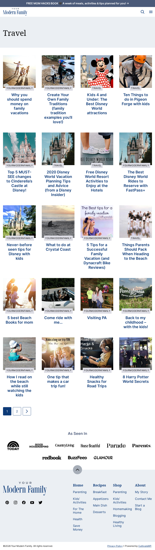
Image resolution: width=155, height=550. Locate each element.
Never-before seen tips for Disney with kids (19, 252)
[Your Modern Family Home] (15, 12)
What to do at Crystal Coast (58, 247)
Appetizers (100, 499)
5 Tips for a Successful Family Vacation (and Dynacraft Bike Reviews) (97, 256)
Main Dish (100, 505)
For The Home (78, 510)
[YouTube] (32, 502)
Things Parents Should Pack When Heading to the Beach (136, 252)
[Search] (142, 12)
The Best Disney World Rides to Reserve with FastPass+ (136, 181)
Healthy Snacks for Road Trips (97, 381)
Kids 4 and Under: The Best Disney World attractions (97, 104)
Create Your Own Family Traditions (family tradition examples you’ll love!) (58, 108)
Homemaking (122, 509)
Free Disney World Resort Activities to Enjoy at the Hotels (97, 181)
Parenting (80, 492)
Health (77, 519)
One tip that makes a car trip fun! (58, 381)
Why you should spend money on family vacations (19, 104)
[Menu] (151, 12)
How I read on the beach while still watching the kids (19, 386)
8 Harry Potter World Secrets (136, 379)
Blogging (119, 515)
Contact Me (143, 499)
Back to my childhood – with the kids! (135, 322)
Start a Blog (140, 507)
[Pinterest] (7, 502)
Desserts (99, 512)
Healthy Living (118, 524)
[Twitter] (40, 502)
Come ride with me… (58, 320)
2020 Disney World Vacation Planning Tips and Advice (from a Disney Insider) (58, 183)
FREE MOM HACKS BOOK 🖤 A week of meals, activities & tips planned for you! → (77, 3)
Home (78, 485)
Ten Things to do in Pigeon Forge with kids (136, 99)
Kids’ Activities (79, 500)
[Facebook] (24, 502)
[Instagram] (15, 502)
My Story (141, 492)
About (140, 485)
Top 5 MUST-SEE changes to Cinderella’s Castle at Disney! (19, 181)
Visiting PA (97, 318)
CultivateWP (144, 546)
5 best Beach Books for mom (19, 320)
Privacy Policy (115, 546)
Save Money (78, 527)
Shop (117, 485)
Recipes (99, 485)
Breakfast (100, 492)
